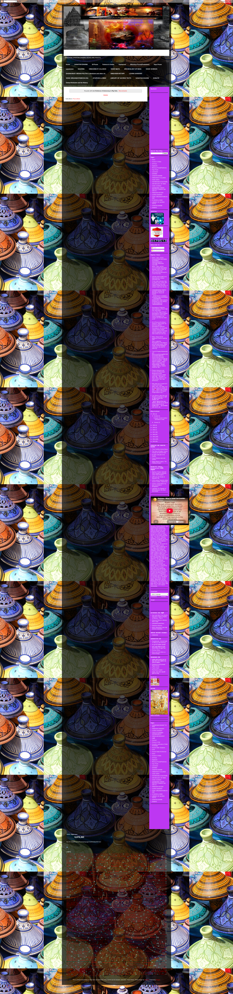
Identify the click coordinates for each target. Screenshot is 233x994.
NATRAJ (107, 924)
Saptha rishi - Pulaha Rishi (79, 941)
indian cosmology (128, 903)
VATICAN (153, 960)
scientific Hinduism (85, 943)
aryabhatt (107, 866)
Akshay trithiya (156, 650)
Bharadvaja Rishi (101, 871)
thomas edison (111, 956)
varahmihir (119, 960)
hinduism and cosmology (108, 897)
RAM (109, 934)
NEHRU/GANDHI (153, 924)
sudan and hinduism (70, 950)
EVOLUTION (87, 886)
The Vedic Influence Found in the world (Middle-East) (149, 954)
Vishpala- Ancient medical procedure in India (160, 418)
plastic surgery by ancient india (158, 930)
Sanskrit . (124, 940)
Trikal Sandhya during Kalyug (160, 449)
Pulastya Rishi (83, 933)
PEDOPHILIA (162, 928)
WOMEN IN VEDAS (79, 970)
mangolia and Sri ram (80, 919)
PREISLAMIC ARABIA (153, 931)
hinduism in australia (148, 897)
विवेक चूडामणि (80, 974)
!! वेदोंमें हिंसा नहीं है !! (70, 853)
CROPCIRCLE (99, 881)
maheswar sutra (141, 917)
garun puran (164, 887)
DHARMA (81, 69)
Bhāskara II (132, 871)
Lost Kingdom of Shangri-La (161, 916)
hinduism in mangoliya (126, 898)
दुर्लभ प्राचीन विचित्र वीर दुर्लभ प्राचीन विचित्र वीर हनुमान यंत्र (158, 647)
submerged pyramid (150, 949)
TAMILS (163, 951)
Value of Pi (109, 960)
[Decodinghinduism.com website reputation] (157, 237)
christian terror (115, 878)
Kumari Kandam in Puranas (88, 913)
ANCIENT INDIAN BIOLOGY (104, 860)
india (163, 901)
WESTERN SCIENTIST (86, 968)
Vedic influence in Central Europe (84, 965)
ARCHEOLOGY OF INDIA (132, 69)
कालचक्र (67, 971)
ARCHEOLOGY (70, 866)
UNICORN (84, 959)
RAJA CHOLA (87, 934)
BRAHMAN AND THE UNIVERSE (145, 874)
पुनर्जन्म (120, 971)
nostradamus (115, 926)
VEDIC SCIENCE (151, 69)
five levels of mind (114, 885)
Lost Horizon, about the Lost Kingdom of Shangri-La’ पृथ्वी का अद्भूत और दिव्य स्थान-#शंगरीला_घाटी (159, 397)
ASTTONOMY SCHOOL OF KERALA (118, 868)
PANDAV (89, 928)
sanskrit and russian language (136, 940)
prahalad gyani (87, 931)
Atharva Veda (131, 868)
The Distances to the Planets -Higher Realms (153, 953)
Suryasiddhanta (148, 950)
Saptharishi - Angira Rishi (91, 941)
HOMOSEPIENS (108, 901)
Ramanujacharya (137, 934)
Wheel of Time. (122, 968)
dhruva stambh (100, 883)
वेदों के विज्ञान (100, 974)
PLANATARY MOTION (140, 930)
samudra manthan (161, 939)
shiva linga (162, 943)
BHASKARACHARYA (142, 871)
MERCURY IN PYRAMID (102, 921)
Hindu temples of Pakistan (143, 895)
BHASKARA (125, 871)
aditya (107, 856)
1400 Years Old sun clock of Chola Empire (92, 855)
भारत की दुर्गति (100, 972)
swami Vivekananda (105, 951)
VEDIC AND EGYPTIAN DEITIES (134, 962)
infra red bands (143, 906)
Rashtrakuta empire (157, 670)
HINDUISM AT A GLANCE (97, 69)
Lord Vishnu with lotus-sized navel (153, 914)
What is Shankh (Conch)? (110, 968)
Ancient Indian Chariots (134, 860)
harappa (115, 891)
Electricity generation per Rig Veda (141, 884)
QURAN (163, 933)
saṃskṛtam (70, 69)
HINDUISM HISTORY (118, 73)
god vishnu (148, 888)
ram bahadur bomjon (116, 934)
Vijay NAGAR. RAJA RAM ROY (110, 967)
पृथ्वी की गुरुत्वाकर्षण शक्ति (145, 971)
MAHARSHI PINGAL (130, 917)
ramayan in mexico (73, 936)
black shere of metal (77, 874)
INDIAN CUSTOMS (137, 903)
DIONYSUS (114, 883)
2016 (154, 434)
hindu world (153, 895)
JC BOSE (88, 909)
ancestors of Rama (103, 858)
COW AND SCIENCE (79, 881)
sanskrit (118, 940)
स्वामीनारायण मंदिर (80, 975)
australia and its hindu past (73, 869)
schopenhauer (138, 941)
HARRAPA (122, 891)
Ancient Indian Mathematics (99, 862)
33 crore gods (134, 855)
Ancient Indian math (85, 862)
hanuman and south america (83, 891)
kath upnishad (156, 910)
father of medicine (97, 885)
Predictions (130, 931)
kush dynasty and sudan (117, 913)
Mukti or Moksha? (96, 923)
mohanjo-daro (146, 921)
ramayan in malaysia (161, 934)
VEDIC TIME (76, 967)
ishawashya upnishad (98, 907)
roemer (97, 939)
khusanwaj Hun (102, 911)
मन (123, 972)
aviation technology (86, 869)
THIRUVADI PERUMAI (101, 956)
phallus (95, 930)
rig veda (146, 937)
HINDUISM (155, 635)
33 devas (143, 855)
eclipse (74, 884)
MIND (134, 921)
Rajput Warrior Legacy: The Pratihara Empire (159, 462)
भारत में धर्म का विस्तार (108, 972)
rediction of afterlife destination (123, 937)
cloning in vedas (161, 878)
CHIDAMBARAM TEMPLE (90, 878)
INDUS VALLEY (134, 906)
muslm (126, 923)
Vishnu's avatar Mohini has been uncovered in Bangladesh (159, 485)
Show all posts (123, 91)
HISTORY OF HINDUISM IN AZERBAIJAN (75, 901)
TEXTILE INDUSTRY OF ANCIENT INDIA (134, 953)
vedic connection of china (92, 964)
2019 (154, 427)
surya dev (121, 950)
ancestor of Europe (92, 858)
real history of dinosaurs (81, 937)
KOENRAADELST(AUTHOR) (159, 181)
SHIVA (154, 943)
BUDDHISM (137, 875)
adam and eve (89, 856)
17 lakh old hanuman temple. (109, 855)
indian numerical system (116, 904)
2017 (154, 432)
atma (144, 868)
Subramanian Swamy (160, 949)
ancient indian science (72, 863)
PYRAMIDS (116, 933)
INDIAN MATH (92, 904)
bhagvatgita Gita (82, 871)
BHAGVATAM (72, 871)
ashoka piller (161, 866)
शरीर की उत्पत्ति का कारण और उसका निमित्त (144, 974)
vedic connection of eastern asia (107, 964)
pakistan (83, 928)
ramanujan (144, 934)
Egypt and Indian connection (113, 884)
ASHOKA (154, 866)
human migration (126, 901)
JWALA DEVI (135, 909)
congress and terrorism (140, 880)
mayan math (140, 920)
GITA (153, 749)
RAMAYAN (151, 934)
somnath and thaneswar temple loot (138, 946)
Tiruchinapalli (162, 956)
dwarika (68, 884)
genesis (105, 888)
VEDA (75, 962)
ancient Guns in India (132, 859)
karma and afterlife (138, 910)
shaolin (126, 943)
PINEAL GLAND (119, 930)
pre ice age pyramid (122, 931)
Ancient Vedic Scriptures (158, 747)
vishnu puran (145, 967)
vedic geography (71, 965)
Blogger (158, 979)
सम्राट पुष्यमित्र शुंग (161, 974)
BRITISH (107, 875)
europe (151, 884)
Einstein (130, 884)
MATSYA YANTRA (77, 920)
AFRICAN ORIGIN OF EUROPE (144, 856)
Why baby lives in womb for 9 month (153, 968)
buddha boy (114, 875)
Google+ (153, 600)
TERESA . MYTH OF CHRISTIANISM (110, 953)
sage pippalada (152, 939)
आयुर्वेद (153, 738)
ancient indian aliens (75, 860)
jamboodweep (164, 907)
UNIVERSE (91, 959)
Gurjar (128, 890)
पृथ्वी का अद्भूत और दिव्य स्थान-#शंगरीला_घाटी (131, 971)
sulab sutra (79, 950)
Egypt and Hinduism (100, 884)
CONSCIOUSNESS (153, 880)
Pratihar (114, 931)
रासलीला (165, 972)
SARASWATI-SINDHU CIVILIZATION (122, 942)
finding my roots (106, 885)
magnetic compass (101, 917)
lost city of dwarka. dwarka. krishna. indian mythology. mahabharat (84, 916)
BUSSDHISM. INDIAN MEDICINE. (73, 877)
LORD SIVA (140, 914)
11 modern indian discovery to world (157, 853)
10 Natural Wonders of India (117, 853)
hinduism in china (70, 898)
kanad (126, 910)
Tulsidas (132, 957)
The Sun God (131, 954)
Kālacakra (155, 909)
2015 (154, 436)
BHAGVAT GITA (161, 870)
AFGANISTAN (132, 856)
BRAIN (163, 874)
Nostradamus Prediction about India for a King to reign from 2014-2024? (160, 309)
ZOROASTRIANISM (129, 970)
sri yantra (86, 949)
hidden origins (70, 893)
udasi (148, 957)
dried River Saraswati (152, 883)
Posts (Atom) (76, 98)
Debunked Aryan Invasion (145, 881)
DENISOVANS (92, 883)
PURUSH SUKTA (91, 933)
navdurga (113, 924)
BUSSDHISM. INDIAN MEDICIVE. (89, 877)
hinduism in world (100, 900)
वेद (85, 974)
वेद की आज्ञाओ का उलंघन (91, 974)
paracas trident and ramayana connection (131, 928)
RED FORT (105, 937)
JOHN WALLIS (112, 909)
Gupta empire (155, 668)
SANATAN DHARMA (83, 940)
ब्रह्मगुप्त (86, 972)
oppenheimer (99, 927)
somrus (150, 946)
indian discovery (146, 903)
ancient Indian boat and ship (120, 860)
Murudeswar (120, 923)
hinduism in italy (116, 898)
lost (164, 914)
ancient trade (74, 865)
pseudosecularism (70, 933)
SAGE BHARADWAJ (127, 939)
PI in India (107, 930)
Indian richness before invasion (129, 904)
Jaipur (157, 907)
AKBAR (73, 858)
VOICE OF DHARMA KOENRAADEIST (157, 733)
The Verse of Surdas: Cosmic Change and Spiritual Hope (160, 452)
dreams (144, 883)
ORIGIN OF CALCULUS (146, 927)
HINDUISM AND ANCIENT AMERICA (80, 897)
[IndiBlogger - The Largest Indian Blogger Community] (157, 224)
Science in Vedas (108, 64)
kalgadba (161, 909)
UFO (152, 957)
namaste (165, 923)
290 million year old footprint (123, 855)
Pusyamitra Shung (100, 933)
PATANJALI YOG (154, 928)
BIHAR (152, 873)
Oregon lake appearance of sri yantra (131, 927)
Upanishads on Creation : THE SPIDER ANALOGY (110, 959)
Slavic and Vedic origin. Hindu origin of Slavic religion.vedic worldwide (81, 946)
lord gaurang (132, 914)
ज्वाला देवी (92, 971)
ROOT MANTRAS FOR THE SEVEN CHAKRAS (159, 628)
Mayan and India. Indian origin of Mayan (127, 920)
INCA (159, 901)
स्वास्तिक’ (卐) (86, 975)
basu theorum (142, 869)
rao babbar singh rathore (139, 936)
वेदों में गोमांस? (106, 974)
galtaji (148, 887)
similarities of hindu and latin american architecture (127, 944)
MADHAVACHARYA (77, 917)
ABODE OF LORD (70, 856)
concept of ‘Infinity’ (123, 880)
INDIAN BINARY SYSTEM (117, 903)
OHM (126, 926)
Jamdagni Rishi (71, 909)
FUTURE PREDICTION (98, 887)
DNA (128, 883)
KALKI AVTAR (80, 910)
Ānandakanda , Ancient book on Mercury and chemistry (159, 641)
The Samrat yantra (100, 954)
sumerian (93, 950)
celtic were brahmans (148, 877)
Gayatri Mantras (99, 888)
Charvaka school (78, 878)
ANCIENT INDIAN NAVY (147, 862)
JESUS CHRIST (103, 909)
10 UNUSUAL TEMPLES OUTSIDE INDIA (133, 853)
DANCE (123, 881)
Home (68, 64)
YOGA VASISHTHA (108, 970)
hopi (114, 901)
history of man (99, 901)
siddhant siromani (105, 944)
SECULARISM (93, 943)
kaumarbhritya (69, 911)
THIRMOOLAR (82, 956)
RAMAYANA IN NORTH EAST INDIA (106, 936)
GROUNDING (122, 890)
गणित (85, 971)
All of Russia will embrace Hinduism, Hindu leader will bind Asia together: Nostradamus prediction (159, 324)
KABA (150, 909)
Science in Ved (156, 742)
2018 (154, 430)
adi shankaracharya (99, 856)
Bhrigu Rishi (129, 873)
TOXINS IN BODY (79, 957)
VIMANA (121, 967)
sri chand (126, 947)
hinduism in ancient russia (124, 897)
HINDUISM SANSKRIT (158, 728)
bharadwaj (109, 871)
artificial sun (83, 866)
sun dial (98, 950)
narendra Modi (71, 924)
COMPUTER (114, 880)
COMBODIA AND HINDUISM (73, 880)
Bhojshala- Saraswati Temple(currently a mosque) (115, 873)
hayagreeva (129, 891)
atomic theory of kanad (153, 868)
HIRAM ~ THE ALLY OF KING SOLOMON (149, 900)
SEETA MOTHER (101, 943)
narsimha (79, 924)
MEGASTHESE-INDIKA (90, 921)
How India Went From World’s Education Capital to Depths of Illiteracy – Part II (160, 617)
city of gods (134, 878)
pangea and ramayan (97, 928)
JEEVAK (95, 909)
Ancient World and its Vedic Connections (114, 865)
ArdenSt (147, 979)
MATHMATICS (154, 919)
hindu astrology (98, 893)
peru (79, 930)
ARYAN (130, 866)
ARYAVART (136, 866)
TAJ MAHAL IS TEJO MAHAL (146, 951)
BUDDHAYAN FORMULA (125, 875)
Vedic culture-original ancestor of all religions (136, 964)
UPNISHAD (156, 959)
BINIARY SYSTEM (160, 873)
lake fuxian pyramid (149, 913)
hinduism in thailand (79, 900)
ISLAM (107, 907)
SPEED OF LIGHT (94, 947)
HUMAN (119, 901)
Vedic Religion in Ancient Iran (119, 965)
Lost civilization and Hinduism (132, 916)
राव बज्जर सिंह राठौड (158, 972)
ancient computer (161, 858)
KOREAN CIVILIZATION (142, 911)
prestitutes (163, 931)
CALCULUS (108, 877)
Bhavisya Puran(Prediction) (139, 64)
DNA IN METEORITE (136, 883)
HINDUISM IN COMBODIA (80, 898)
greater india (98, 890)
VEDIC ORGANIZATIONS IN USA (77, 78)
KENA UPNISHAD (89, 911)
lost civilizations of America (147, 916)
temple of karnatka (88, 953)
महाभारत (132, 972)
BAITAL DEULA (109, 869)
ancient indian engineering (158, 860)
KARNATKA (148, 910)
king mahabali (110, 911)
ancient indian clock (145, 860)
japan (77, 909)
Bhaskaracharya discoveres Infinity (157, 871)
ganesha (152, 887)
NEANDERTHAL (133, 924)
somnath (125, 946)
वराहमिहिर (69, 974)
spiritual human (104, 947)
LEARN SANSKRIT (135, 73)
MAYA (89, 920)
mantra (88, 919)
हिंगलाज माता (93, 975)
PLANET (148, 930)
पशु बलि (116, 971)
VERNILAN (99, 967)
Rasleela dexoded (161, 936)
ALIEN (77, 858)
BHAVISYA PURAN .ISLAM (84, 873)
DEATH (135, 881)
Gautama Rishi (78, 888)
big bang (141, 873)
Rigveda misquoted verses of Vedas (79, 939)
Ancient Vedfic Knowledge (85, 865)
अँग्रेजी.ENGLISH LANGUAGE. (144, 970)
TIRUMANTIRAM (69, 957)
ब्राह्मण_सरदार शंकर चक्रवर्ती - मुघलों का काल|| (159, 672)
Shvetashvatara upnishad (93, 944)
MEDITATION (79, 921)
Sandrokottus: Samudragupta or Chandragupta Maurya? (103, 940)
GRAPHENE (69, 890)
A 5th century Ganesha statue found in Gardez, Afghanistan (160, 481)
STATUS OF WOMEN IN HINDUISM (124, 949)
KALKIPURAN (89, 910)
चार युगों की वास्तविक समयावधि (158, 644)
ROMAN (103, 939)
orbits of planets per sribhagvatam (112, 927)
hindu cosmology (127, 893)
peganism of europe (71, 930)
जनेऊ (88, 971)
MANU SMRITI (94, 919)
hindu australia (108, 893)
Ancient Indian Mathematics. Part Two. (132, 862)
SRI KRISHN (132, 947)
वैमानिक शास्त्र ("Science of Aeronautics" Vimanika (123, 974)
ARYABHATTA (115, 866)
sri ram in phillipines (78, 949)
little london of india (114, 914)
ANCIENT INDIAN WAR (86, 863)
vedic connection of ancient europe (75, 964)
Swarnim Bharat (114, 951)
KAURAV (76, 911)
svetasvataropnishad (94, 951)
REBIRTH (98, 937)
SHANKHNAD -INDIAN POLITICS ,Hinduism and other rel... (86, 73)
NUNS (121, 926)
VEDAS (94, 962)
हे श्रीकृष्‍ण (98, 975)
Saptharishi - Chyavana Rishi (105, 941)
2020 (154, 425)
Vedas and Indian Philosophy (109, 962)
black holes (68, 874)
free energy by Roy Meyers (84, 887)
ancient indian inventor (72, 862)
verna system (92, 967)
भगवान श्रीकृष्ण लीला (93, 972)
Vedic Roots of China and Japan (135, 965)
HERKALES (162, 891)
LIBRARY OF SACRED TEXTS (120, 78)
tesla (122, 953)
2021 (154, 414)
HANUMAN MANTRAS (158, 623)
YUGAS (116, 970)
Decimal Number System (160, 881)
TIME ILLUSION (131, 956)
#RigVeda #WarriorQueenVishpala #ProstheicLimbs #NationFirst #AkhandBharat (92, 853)
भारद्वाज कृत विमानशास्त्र (117, 972)
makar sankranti (151, 917)
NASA (90, 924)
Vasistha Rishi (147, 960)
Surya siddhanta (138, 950)
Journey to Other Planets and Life (124, 909)
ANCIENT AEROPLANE (131, 858)
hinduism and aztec (95, 897)
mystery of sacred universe (149, 923)
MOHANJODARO (156, 921)
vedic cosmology (120, 964)
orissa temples (76, 928)
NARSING (85, 924)
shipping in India (147, 943)
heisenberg (135, 891)
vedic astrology (147, 962)
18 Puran (95, 64)
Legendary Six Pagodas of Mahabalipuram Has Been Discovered (159, 490)
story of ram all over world (138, 949)
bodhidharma (86, 874)
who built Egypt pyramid (139, 968)
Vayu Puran (158, 64)
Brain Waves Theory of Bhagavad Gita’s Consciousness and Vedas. (81, 875)
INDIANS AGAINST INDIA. (152, 904)
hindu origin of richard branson (111, 895)
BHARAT (116, 871)
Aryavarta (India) (145, 866)
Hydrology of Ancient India (137, 901)
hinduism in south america (153, 899)
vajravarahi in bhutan (100, 960)
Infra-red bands (151, 906)
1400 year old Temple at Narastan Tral (158, 477)
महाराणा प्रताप (138, 972)
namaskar (159, 923)
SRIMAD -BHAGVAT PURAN (97, 949)
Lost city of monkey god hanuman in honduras (114, 916)
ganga (157, 887)
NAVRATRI (126, 924)
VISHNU (138, 967)
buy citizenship (101, 877)
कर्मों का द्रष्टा (163, 970)
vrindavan (77, 968)
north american (107, 926)
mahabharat (110, 917)
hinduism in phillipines (138, 898)
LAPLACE (158, 913)
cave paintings (136, 877)
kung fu (108, 913)
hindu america (89, 893)
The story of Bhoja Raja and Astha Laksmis (117, 954)
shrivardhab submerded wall (72, 944)
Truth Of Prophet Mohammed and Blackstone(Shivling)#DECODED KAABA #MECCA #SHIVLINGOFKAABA (160, 354)
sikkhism (112, 944)
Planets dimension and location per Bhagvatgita (158, 371)
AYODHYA (94, 869)
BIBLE (135, 873)
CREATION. (90, 881)
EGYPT (92, 884)
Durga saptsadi (162, 883)
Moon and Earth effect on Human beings (158, 652)
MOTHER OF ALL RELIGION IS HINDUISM (78, 923)
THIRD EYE (75, 956)
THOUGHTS (118, 956)
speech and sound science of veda (79, 947)
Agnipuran (122, 64)
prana (98, 931)
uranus (163, 959)
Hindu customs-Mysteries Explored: (141, 893)
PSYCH (77, 933)
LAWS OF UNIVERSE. (98, 914)
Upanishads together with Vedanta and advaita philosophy (138, 959)
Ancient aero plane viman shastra (116, 858)
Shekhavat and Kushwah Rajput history (158, 665)
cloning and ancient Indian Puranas (147, 878)
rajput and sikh (95, 934)
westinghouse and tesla (99, 968)
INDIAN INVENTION (156, 903)
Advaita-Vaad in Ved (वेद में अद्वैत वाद (118, 856)
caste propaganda (117, 877)
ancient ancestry (152, 858)
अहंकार (153, 970)
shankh (121, 943)
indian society (141, 904)
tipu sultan (155, 956)
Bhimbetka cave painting (98, 873)
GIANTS (128, 888)
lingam (106, 914)
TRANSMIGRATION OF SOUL (92, 957)
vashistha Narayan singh (137, 960)
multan (104, 923)
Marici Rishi (117, 919)
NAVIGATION (119, 924)
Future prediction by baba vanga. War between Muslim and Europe (122, 887)
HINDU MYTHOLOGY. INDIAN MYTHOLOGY (92, 895)
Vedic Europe (164, 964)
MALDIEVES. (71, 919)
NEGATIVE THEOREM (143, 924)
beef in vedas (150, 869)
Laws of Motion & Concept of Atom (83, 914)
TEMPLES (96, 953)
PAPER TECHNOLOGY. (114, 928)
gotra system (162, 888)
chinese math (106, 878)
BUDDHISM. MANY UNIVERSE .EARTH (153, 876)
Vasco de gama (126, 960)
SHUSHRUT (82, 944)
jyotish (141, 909)
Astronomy (91, 868)
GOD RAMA (139, 888)
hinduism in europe (93, 898)
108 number (145, 853)
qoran (131, 933)
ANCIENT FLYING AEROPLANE (98, 859)
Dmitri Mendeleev (122, 883)
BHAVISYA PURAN (71, 873)
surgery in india (113, 950)
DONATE (156, 78)
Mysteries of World (139, 923)
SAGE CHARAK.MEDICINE (140, 939)
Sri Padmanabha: (142, 947)
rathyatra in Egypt (70, 937)
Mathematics (145, 919)
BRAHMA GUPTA (109, 874)
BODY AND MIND (95, 874)
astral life (73, 868)
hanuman (73, 891)
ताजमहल (97, 971)
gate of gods (70, 888)
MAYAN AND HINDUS (110, 920)
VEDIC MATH (115, 69)
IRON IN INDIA (159, 906)
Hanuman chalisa (94, 891)
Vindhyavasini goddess (130, 967)
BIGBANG (146, 873)
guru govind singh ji (140, 890)
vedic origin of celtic (106, 965)
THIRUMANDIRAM (91, 956)
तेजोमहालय (103, 971)
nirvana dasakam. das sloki (96, 926)
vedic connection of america (159, 962)
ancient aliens (143, 858)
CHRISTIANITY (125, 878)
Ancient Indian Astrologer (88, 860)
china (100, 878)
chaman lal (70, 878)
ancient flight (86, 859)
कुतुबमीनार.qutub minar (76, 971)
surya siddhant (128, 950)
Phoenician (100, 930)
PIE (112, 930)
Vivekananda (162, 967)
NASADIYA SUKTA (98, 924)
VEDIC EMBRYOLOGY (153, 964)
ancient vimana (98, 865)
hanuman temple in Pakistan (106, 891)
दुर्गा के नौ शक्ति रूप (109, 971)
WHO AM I (130, 968)
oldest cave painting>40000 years (137, 926)
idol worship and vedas (151, 901)
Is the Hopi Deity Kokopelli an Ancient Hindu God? (81, 907)
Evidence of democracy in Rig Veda (75, 885)
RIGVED (153, 937)
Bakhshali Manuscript (119, 869)
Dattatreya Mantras (157, 625)
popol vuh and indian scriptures (74, 931)
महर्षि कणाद (127, 972)
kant (131, 910)
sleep (99, 946)
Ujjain (157, 957)
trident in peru (106, 957)
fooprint (129, 885)
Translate (163, 596)
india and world (93, 903)
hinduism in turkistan (90, 900)
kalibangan (73, 910)
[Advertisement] (159, 121)
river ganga (91, 939)
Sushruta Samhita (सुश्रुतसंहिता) (80, 951)
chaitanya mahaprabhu (161, 877)
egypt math (123, 884)
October (156, 416)
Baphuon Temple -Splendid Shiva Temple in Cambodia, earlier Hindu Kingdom (159, 473)
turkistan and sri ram (140, 957)
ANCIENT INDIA (143, 859)
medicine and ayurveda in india (153, 920)
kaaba (145, 909)
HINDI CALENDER (80, 893)
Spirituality (119, 947)
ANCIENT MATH (150, 863)
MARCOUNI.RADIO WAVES (106, 919)
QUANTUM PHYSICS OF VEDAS (151, 933)
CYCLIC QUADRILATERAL (109, 881)
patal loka (146, 928)
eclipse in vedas (81, 884)
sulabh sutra (86, 950)
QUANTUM (137, 933)
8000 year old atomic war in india (154, 855)
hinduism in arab (137, 897)
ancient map (104, 863)
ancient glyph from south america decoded (117, 859)
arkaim (77, 866)
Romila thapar (109, 939)
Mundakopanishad (111, 923)
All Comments (157, 250)
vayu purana (160, 960)
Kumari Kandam (76, 913)
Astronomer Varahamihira (81, 868)
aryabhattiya (124, 866)
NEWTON (80, 926)
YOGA (100, 970)
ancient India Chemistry (155, 859)
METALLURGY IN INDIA (115, 921)
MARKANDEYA (125, 919)
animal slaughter (150, 865)
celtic (142, 877)
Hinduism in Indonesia (105, 899)
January (156, 422)
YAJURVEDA (89, 970)
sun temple (104, 950)
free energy (74, 887)
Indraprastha (126, 906)
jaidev (147, 907)
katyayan (163, 910)
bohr (102, 874)
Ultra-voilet (163, 957)
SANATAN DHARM (80, 64)
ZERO (121, 970)
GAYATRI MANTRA (88, 888)
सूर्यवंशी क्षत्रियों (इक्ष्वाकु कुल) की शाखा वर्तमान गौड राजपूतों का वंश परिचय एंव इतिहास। (159, 661)
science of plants (75, 943)
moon (164, 921)
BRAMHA (100, 875)
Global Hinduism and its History (77, 82)
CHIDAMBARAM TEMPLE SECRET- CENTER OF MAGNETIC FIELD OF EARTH (159, 292)
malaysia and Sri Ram (162, 917)
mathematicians (137, 919)
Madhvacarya (93, 917)
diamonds (108, 883)
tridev (112, 957)
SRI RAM (150, 947)
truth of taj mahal (124, 957)
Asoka (67, 868)
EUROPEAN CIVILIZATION (161, 884)
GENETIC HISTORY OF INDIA (116, 888)
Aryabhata (100, 866)
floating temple (123, 885)
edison (87, 884)
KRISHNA (151, 912)
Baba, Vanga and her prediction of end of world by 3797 (159, 338)
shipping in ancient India (136, 943)
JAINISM (152, 907)
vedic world (85, 967)
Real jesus (91, 937)
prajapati (94, 931)
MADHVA (86, 917)
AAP (164, 855)
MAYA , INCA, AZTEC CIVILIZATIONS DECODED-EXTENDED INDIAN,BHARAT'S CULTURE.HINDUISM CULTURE (159, 261)
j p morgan (142, 907)
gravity (92, 890)
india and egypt (84, 903)
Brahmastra (158, 874)
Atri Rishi (163, 868)
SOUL (155, 946)
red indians (111, 937)
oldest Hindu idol (149, 926)
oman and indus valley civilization (81, 927)
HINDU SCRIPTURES (131, 895)
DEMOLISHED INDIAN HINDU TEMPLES (76, 883)
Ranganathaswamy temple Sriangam (124, 936)
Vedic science (148, 965)
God (133, 888)
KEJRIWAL (81, 911)
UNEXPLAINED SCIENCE (73, 959)
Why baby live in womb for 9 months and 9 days (159, 384)
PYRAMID (108, 933)
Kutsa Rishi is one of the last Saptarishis (134, 913)
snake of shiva (106, 946)
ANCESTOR (83, 858)
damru (118, 881)
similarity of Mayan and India (146, 944)
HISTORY (162, 900)
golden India (155, 888)
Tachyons (134, 951)
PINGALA (127, 930)
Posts (154, 248)
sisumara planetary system (159, 944)
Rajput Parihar (103, 934)
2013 (154, 441)
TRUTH (116, 957)
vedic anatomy (123, 962)
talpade (157, 951)
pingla (132, 930)
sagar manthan (117, 939)
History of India (90, 901)
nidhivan (87, 926)
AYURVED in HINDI (99, 78)
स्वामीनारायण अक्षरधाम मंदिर (70, 975)
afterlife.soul (157, 856)
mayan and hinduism (98, 920)
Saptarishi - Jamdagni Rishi (151, 940)
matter (84, 920)
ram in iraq (125, 934)
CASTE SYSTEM (126, 877)
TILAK (124, 956)
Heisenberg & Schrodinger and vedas (149, 891)
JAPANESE (82, 909)
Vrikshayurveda (69, 968)
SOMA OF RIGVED (116, 946)
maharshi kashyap (120, 917)
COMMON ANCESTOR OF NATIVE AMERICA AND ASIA (96, 880)
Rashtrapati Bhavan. (151, 936)
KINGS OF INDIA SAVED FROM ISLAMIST (124, 911)
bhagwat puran (92, 871)
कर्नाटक (157, 970)
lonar (127, 914)
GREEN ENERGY (114, 890)
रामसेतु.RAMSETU (150, 972)
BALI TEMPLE (128, 869)
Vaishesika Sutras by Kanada (87, 960)
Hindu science (122, 895)
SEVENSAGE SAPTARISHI (113, 943)
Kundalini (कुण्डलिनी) (100, 913)
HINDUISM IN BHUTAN (160, 897)
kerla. (96, 911)
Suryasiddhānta (156, 950)
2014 (154, 439)
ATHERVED (139, 868)
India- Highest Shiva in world (104, 903)
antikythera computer (160, 865)
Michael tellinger (127, 921)
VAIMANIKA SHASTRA (72, 960)
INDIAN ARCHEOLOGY (158, 736)
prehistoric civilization (139, 931)
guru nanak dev (149, 890)
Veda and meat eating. (84, 962)
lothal (69, 917)
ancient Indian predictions (159, 862)
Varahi (114, 960)
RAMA (130, 934)
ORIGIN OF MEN (158, 927)
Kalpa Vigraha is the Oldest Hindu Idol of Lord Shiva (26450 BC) (109, 910)
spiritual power (112, 947)
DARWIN (129, 881)
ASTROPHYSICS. (101, 868)
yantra (96, 970)
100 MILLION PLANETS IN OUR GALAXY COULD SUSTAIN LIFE (159, 278)
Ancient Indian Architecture (159, 751)
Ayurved (154, 740)
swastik (121, 951)
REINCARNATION (137, 937)
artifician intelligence (92, 866)
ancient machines (96, 863)
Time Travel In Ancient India (144, 956)
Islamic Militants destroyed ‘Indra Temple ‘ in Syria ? (125, 907)
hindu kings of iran (75, 895)
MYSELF (131, 923)
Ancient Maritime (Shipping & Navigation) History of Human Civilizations (126, 863)
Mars (131, 919)
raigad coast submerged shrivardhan (74, 934)
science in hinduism (146, 941)
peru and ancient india (87, 930)
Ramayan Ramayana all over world (87, 936)
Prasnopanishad (106, 931)
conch (131, 880)
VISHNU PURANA (154, 967)
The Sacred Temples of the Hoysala (86, 954)
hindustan (135, 900)
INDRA (120, 906)
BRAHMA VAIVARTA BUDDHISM (122, 874)
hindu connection (117, 893)
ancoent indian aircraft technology (135, 865)
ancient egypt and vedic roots (73, 859)
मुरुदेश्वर (144, 972)
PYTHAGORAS (124, 933)
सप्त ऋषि (155, 974)
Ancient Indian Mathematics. (115, 862)
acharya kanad (80, 856)
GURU (132, 890)
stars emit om (111, 949)
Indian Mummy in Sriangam (103, 904)
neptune (160, 924)
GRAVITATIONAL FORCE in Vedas (80, 890)
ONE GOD (92, 927)
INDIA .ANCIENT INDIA (72, 903)
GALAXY (143, 887)
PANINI (105, 928)
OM (156, 926)
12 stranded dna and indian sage (73, 855)
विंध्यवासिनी (75, 974)
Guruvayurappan (158, 890)
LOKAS (122, 914)
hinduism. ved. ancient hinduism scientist (118, 900)
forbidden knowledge (137, 885)
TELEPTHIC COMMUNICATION (74, 953)
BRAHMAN (133, 874)
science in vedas (156, 942)
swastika (127, 951)
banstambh (135, 869)
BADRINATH (101, 869)
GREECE (105, 890)
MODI (139, 921)
